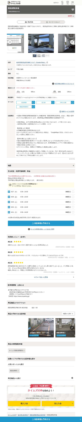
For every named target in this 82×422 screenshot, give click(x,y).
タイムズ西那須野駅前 (16, 350)
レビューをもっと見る (41, 277)
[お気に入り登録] (73, 9)
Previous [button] (10, 42)
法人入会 (58, 403)
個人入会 (24, 403)
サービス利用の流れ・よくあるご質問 (42, 229)
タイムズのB (12, 415)
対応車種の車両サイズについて (64, 83)
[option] (41, 42)
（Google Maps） (31, 62)
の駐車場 (23, 415)
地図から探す (67, 313)
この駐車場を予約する (41, 223)
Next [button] (72, 42)
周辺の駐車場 (37, 415)
